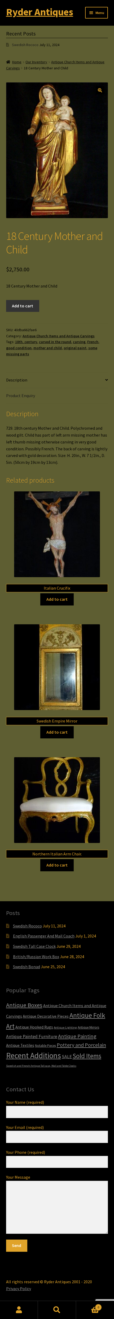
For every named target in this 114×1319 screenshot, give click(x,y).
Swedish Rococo (25, 44)
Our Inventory (36, 62)
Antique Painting (77, 1036)
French (92, 341)
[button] (100, 90)
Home (16, 62)
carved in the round (55, 341)
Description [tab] (16, 380)
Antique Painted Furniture (31, 1036)
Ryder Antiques (39, 12)
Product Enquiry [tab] (20, 395)
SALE (67, 1057)
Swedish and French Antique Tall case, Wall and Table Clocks (41, 1065)
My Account (19, 1310)
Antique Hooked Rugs (34, 1027)
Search (57, 1310)
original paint (75, 348)
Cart (87, 1305)
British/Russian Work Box (36, 956)
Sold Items (87, 1056)
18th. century (26, 341)
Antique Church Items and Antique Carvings (59, 336)
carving (79, 341)
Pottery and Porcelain (81, 1045)
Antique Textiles (20, 1045)
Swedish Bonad (26, 966)
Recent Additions (33, 1055)
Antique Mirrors (88, 1027)
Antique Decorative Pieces (46, 1016)
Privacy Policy (18, 1288)
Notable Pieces (45, 1045)
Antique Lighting (65, 1027)
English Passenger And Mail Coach (43, 936)
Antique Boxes (24, 1005)
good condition (19, 348)
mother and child (47, 348)
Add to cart (22, 305)
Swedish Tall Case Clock (34, 946)
